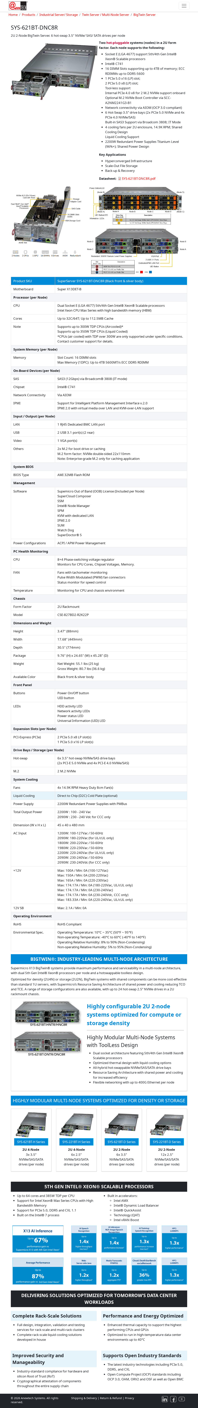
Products (28, 14)
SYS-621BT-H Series (31, 1142)
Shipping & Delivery (84, 1398)
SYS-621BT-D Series (122, 1142)
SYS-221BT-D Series (167, 1142)
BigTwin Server (144, 14)
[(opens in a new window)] (165, 1399)
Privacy (129, 1398)
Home (13, 14)
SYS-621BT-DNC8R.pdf (138, 178)
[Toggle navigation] (184, 6)
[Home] (19, 5)
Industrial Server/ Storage (58, 14)
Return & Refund (111, 1398)
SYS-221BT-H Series (76, 1142)
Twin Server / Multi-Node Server (105, 14)
